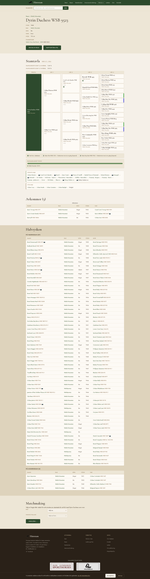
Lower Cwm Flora (36, 329)
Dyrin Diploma (34, 345)
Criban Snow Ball (35, 428)
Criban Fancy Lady (101, 428)
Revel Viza (33, 266)
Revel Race (33, 290)
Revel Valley (100, 353)
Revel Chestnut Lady (102, 337)
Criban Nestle (40, 187)
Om (113, 3)
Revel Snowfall (34, 278)
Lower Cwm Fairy (100, 329)
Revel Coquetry (103, 440)
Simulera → (33, 521)
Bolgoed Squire (97, 488)
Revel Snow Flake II (102, 278)
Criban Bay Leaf (100, 424)
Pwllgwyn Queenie (102, 349)
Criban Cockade (98, 476)
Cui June (98, 412)
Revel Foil (33, 286)
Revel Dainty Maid (36, 301)
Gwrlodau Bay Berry (37, 321)
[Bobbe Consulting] (88, 567)
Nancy (33, 317)
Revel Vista (34, 353)
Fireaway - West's (107, 177)
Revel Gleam (100, 460)
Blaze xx (58, 180)
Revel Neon (33, 448)
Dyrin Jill (33, 218)
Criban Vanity (34, 404)
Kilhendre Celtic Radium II (100, 484)
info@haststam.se (32, 549)
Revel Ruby (100, 290)
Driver (43, 180)
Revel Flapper (100, 286)
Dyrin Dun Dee (101, 361)
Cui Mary (33, 377)
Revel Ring (33, 341)
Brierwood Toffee (101, 262)
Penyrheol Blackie (102, 282)
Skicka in (101, 3)
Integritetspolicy (111, 551)
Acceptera (110, 576)
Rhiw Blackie (100, 464)
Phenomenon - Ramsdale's (65, 177)
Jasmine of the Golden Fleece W (41, 392)
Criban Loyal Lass (101, 408)
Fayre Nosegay (36, 297)
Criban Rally (99, 380)
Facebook (30, 551)
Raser (71, 3)
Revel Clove (34, 440)
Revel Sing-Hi (34, 456)
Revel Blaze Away (35, 250)
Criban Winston (31, 175)
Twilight (71, 187)
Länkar (108, 3)
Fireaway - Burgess (94, 177)
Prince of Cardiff (76, 175)
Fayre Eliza (34, 369)
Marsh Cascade (101, 436)
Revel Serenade (101, 456)
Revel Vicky (99, 293)
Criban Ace (101, 218)
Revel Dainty (100, 301)
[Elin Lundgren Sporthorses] (62, 567)
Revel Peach (100, 313)
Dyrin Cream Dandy (36, 214)
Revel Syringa (100, 242)
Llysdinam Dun (100, 325)
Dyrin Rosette (34, 484)
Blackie (99, 317)
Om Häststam (110, 539)
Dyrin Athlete (102, 214)
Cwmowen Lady (101, 345)
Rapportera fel (52, 47)
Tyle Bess (33, 396)
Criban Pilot (33, 424)
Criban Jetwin (35, 400)
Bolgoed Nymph (101, 448)
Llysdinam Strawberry (37, 325)
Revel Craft (33, 254)
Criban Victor (34, 388)
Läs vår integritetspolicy (84, 575)
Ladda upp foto (89, 542)
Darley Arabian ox (82, 180)
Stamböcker (78, 3)
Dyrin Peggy (35, 361)
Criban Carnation (51, 187)
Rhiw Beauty (34, 464)
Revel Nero (33, 270)
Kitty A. (98, 321)
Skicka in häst (89, 539)
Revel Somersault (35, 242)
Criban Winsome (36, 408)
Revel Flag (33, 444)
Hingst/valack (31, 515)
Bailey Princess (100, 365)
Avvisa (120, 576)
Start (66, 3)
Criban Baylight (62, 187)
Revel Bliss (99, 309)
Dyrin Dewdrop (34, 480)
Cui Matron (100, 392)
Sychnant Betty (101, 333)
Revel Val (33, 293)
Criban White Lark (101, 404)
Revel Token (34, 262)
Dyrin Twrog (33, 210)
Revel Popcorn (34, 313)
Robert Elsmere (105, 175)
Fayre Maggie (35, 349)
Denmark (30, 177)
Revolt (56, 175)
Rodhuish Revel (35, 246)
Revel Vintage (100, 266)
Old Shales (50, 180)
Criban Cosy (30, 187)
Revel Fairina (33, 258)
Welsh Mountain (36, 16)
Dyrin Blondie (100, 250)
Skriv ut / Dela (46, 61)
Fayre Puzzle (34, 309)
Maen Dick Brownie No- (37, 432)
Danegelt (115, 175)
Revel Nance (100, 270)
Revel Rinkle (34, 274)
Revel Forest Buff (102, 297)
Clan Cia (32, 357)
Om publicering (111, 548)
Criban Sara (33, 384)
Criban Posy (99, 384)
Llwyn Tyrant (65, 175)
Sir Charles (40, 177)
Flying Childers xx (68, 180)
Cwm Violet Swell (101, 420)
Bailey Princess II (101, 357)
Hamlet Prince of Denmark (91, 175)
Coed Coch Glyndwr (45, 175)
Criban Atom (34, 380)
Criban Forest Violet (36, 420)
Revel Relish (34, 452)
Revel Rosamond (101, 274)
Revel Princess (100, 246)
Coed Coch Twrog (103, 210)
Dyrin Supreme (31, 476)
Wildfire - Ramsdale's (81, 177)
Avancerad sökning (90, 3)
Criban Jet (99, 400)
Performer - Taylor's (50, 177)
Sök (65, 8)
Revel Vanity (34, 460)
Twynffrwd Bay (35, 373)
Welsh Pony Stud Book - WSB (34, 42)
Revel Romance (35, 305)
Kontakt (119, 3)
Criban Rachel (100, 377)
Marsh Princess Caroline (37, 436)
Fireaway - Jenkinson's (33, 180)
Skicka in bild (34, 47)
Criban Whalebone (101, 388)
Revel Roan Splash (102, 341)
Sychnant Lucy (35, 333)
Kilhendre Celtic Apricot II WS (105, 254)
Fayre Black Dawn (35, 365)
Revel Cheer (34, 337)
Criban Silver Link (35, 488)
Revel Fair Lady (101, 258)
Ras (27, 509)
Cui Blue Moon (34, 412)
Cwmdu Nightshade (37, 282)
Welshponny (67, 388)
